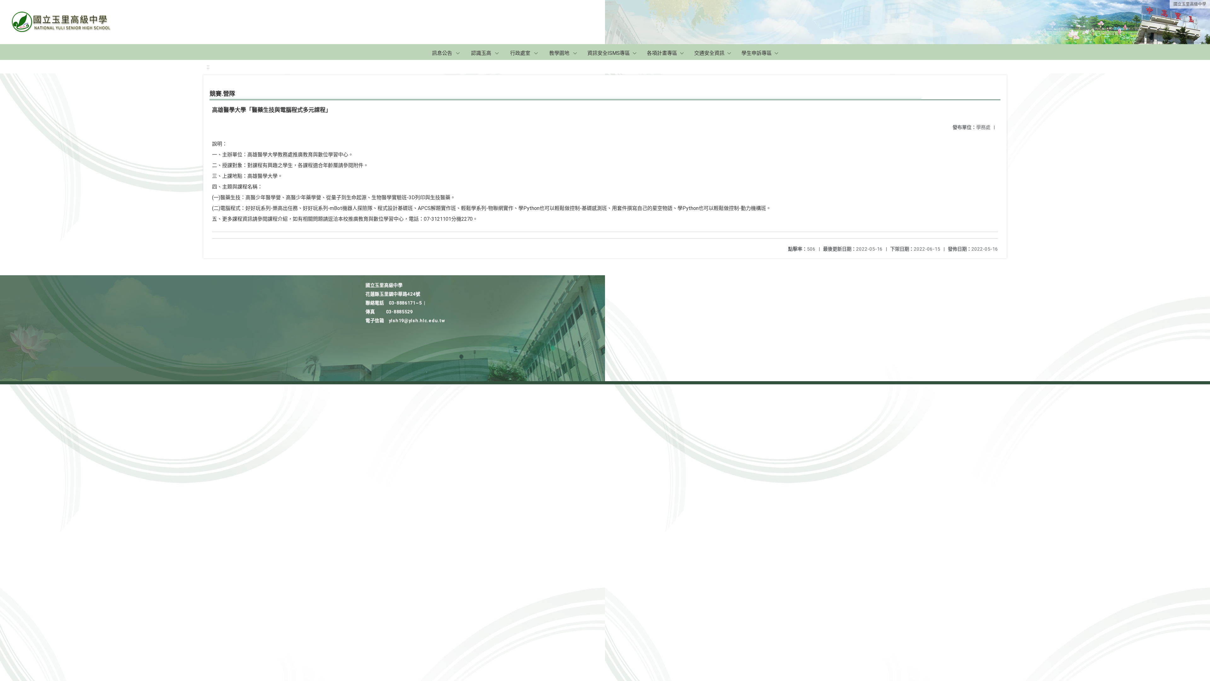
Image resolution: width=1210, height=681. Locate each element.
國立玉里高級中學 (1189, 4)
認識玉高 (481, 53)
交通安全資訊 (709, 53)
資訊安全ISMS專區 (608, 53)
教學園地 (559, 53)
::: (208, 67)
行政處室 (520, 53)
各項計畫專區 (662, 53)
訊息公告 (442, 53)
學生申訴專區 (756, 53)
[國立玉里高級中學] (68, 22)
